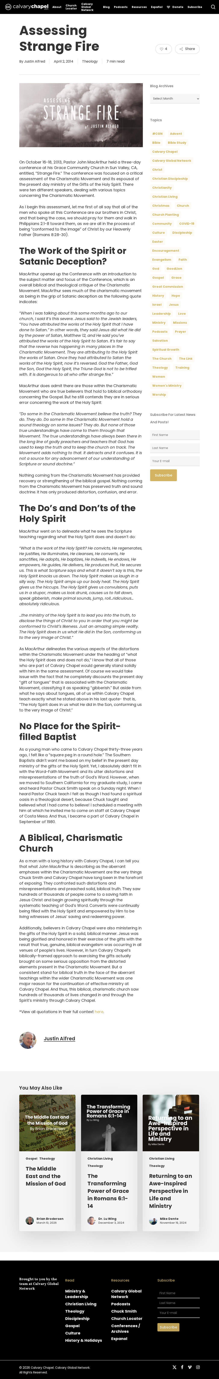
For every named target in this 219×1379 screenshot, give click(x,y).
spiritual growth (165, 349)
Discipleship (77, 1318)
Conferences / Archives (125, 1328)
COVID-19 (186, 224)
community (162, 224)
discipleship (182, 233)
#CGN (157, 134)
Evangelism (161, 260)
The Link (185, 358)
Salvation (160, 340)
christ (157, 170)
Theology (90, 61)
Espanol (119, 1338)
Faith (183, 260)
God (155, 269)
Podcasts (120, 1304)
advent (176, 134)
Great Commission (167, 286)
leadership (161, 313)
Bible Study (177, 143)
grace (176, 278)
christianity (162, 188)
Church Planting (165, 215)
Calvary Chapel (165, 152)
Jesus (174, 304)
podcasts (159, 331)
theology (160, 367)
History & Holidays (83, 1340)
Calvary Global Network (171, 161)
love (182, 313)
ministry (159, 322)
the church (162, 358)
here (99, 1011)
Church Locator (126, 1318)
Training (182, 367)
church (183, 206)
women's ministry (167, 385)
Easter (157, 242)
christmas (160, 206)
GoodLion (174, 269)
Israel (156, 304)
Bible (156, 143)
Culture (158, 233)
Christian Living (165, 197)
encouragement (165, 251)
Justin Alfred (34, 61)
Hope (176, 295)
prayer (180, 331)
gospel (158, 278)
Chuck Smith (124, 1311)
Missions (180, 322)
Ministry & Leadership (76, 1293)
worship (159, 394)
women (158, 376)
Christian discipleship (170, 179)
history (158, 295)
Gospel (31, 1159)
